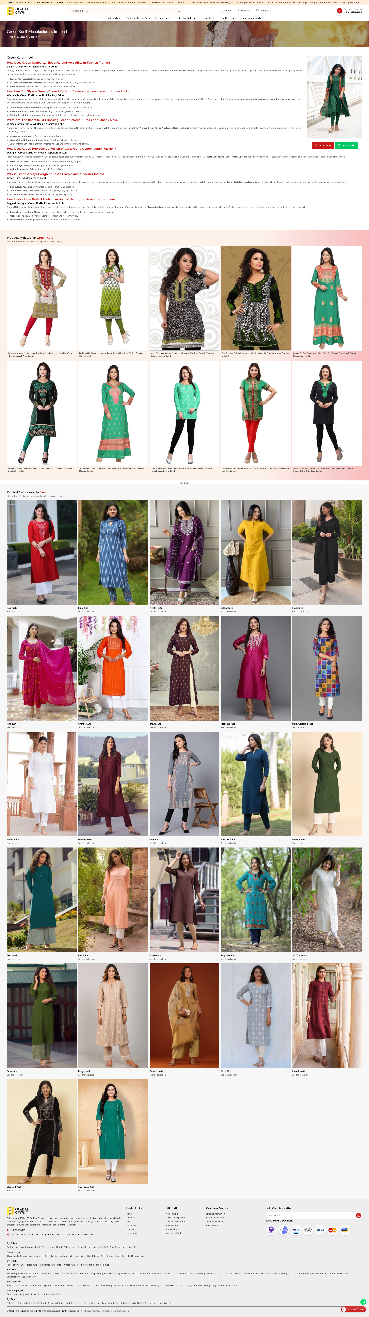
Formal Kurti (88, 1285)
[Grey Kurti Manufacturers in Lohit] (184, 784)
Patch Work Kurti (84, 1265)
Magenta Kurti (228, 724)
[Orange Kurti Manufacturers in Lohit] (113, 668)
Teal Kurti (12, 955)
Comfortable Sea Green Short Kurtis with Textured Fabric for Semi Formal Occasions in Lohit (181, 469)
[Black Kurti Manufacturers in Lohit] (327, 552)
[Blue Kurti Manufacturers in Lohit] (113, 552)
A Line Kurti (53, 1303)
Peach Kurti (84, 955)
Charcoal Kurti (14, 1187)
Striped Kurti (150, 1303)
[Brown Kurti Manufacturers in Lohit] (184, 668)
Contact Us (265, 10)
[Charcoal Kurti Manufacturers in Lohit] (42, 1131)
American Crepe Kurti (138, 18)
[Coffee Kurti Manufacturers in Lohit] (184, 900)
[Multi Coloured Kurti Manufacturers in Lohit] (327, 668)
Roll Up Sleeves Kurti (116, 1256)
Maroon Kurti (85, 839)
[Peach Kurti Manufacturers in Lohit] (113, 900)
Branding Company (121, 1311)
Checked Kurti (136, 1303)
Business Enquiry (355, 1309)
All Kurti (113, 18)
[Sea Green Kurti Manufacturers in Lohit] (113, 1131)
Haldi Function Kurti (175, 1285)
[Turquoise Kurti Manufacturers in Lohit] (256, 900)
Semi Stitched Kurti (33, 1294)
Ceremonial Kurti (73, 1285)
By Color (21, 36)
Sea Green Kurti (86, 1187)
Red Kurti (12, 608)
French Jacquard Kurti (176, 1221)
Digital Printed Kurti (186, 18)
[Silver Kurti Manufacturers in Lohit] (256, 1015)
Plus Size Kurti (228, 18)
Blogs (129, 1221)
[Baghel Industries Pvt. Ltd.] (18, 11)
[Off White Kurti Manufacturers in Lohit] (327, 900)
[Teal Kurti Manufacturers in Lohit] (42, 900)
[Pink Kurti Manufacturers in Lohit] (42, 668)
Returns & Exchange (215, 1217)
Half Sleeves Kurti (77, 1256)
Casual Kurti (58, 1285)
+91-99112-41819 (354, 12)
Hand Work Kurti (102, 1265)
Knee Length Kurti (105, 1303)
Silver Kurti (226, 1071)
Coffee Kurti (155, 955)
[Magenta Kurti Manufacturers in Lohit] (256, 668)
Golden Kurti (156, 1071)
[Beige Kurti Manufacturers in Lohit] (113, 1015)
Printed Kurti (13, 1265)
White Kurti (13, 839)
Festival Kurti (13, 1285)
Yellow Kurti (227, 608)
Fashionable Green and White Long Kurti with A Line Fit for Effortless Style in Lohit (111, 354)
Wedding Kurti (44, 1285)
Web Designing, (88, 1311)
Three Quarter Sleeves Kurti (19, 1256)
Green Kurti (34, 1273)
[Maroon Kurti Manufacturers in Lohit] (113, 784)
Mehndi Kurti (299, 839)
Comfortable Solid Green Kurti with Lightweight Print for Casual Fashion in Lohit (255, 354)
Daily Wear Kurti (103, 1285)
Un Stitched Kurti (52, 1294)
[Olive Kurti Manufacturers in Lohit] (42, 1015)
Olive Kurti (12, 1071)
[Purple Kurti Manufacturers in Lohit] (184, 552)
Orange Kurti (84, 724)
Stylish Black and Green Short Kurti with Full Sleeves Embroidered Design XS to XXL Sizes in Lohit (323, 469)
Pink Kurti (12, 724)
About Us (245, 10)
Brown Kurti (155, 724)
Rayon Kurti (132, 1247)
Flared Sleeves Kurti (96, 1256)
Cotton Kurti (162, 18)
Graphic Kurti (122, 1303)
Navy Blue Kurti (229, 839)
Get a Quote (324, 145)
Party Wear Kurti (28, 1285)
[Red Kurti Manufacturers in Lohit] (42, 552)
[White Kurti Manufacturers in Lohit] (42, 784)
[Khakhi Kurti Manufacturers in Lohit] (327, 1015)
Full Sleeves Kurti (59, 1256)
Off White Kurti (300, 955)
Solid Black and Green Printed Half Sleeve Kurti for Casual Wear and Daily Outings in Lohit (182, 354)
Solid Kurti (11, 1303)
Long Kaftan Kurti (166, 1303)
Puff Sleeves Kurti (136, 1256)
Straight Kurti (24, 1303)
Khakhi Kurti (298, 1071)
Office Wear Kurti (120, 1285)
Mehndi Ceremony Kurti (153, 1285)
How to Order (212, 1225)
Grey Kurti (154, 839)
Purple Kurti (155, 608)
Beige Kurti (84, 1071)
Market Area (131, 1233)
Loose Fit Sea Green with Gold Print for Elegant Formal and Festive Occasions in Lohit (324, 354)
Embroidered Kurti (29, 1265)
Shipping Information (215, 1213)
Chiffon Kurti (172, 1225)
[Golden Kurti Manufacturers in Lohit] (184, 1015)
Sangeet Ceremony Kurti (197, 1285)
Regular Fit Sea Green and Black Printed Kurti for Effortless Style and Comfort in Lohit (40, 469)
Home (227, 10)
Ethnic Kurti (135, 1285)
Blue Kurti (83, 608)
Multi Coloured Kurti (303, 724)
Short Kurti (65, 1303)
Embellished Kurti (47, 1265)
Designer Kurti (217, 1285)
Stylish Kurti (231, 1285)
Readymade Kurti (251, 18)
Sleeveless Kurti (41, 1256)
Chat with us (348, 145)
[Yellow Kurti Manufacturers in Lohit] (256, 552)
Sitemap (130, 1229)
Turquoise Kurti (228, 955)
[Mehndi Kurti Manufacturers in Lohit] (327, 784)
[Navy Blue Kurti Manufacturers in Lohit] (256, 784)
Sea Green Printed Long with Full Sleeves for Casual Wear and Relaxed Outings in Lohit (112, 469)
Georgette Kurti (173, 1233)
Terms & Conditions (215, 1221)
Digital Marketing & (103, 1311)
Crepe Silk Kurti (173, 1229)
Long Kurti (208, 18)
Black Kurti (297, 608)
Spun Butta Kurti (117, 1247)
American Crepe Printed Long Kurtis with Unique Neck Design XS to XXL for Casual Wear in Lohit (40, 354)
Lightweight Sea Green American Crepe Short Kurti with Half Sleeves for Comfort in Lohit (255, 469)
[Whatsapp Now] (363, 1302)
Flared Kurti (89, 1303)
